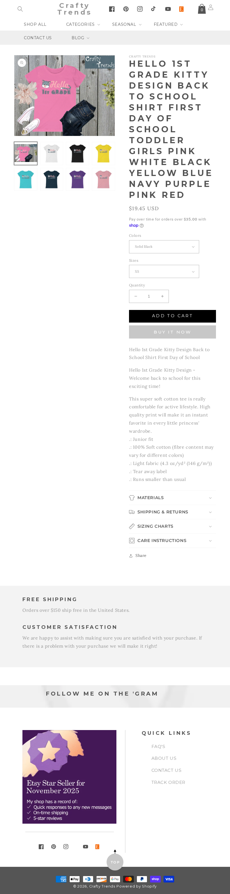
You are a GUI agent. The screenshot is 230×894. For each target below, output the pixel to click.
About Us (164, 758)
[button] (20, 9)
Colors (135, 235)
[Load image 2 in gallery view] (51, 153)
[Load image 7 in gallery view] (77, 179)
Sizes (133, 260)
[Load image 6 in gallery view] (51, 179)
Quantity (137, 285)
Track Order (168, 782)
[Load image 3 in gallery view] (77, 153)
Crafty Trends (102, 886)
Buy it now (172, 332)
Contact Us (166, 770)
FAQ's (158, 746)
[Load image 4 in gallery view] (103, 153)
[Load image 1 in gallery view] (25, 153)
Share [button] (141, 555)
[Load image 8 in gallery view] (103, 179)
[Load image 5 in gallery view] (25, 179)
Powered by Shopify (136, 886)
